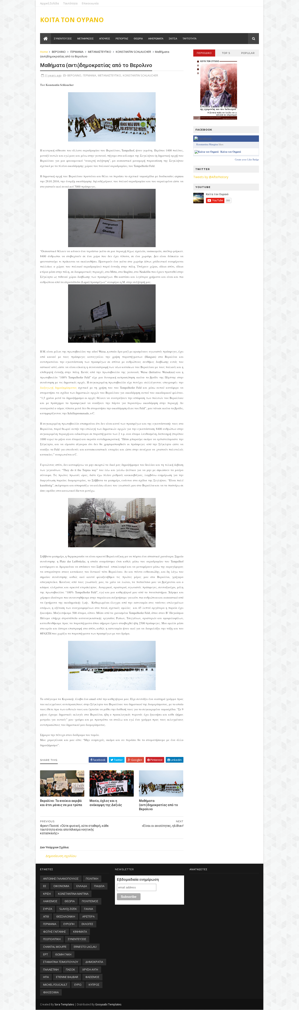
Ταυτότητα (70, 3)
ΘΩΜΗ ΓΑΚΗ (63, 954)
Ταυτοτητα (189, 38)
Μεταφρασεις (85, 38)
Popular (248, 53)
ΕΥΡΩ (77, 985)
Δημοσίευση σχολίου (61, 856)
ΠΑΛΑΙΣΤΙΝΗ (51, 969)
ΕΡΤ (45, 954)
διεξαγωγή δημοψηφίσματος (58, 388)
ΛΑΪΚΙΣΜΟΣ (50, 901)
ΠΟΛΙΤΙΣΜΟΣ (90, 901)
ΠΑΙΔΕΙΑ (99, 886)
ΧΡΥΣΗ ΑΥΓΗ (90, 969)
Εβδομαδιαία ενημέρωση (138, 879)
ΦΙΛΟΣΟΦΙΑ (51, 992)
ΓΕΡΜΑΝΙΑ (76, 52)
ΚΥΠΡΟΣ (94, 985)
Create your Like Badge (247, 159)
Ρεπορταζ (122, 38)
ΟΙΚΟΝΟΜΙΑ (61, 886)
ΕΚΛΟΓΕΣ (87, 924)
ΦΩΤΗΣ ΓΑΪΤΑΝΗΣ (54, 932)
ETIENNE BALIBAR (67, 977)
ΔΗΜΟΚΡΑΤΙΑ (94, 962)
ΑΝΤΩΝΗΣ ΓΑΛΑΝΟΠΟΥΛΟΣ (61, 879)
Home (44, 52)
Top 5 (226, 53)
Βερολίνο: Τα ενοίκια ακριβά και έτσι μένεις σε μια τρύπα (61, 803)
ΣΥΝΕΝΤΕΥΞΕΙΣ (77, 939)
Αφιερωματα (155, 38)
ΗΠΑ (46, 977)
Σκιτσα (173, 38)
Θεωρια (138, 38)
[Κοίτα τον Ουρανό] (207, 151)
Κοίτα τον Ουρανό (230, 151)
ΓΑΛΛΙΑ (88, 909)
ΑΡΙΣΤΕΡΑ (88, 916)
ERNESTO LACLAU (85, 947)
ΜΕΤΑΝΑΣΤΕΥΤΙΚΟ (99, 52)
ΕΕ (44, 886)
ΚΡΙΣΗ (47, 894)
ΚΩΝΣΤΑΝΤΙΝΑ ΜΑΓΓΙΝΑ (73, 894)
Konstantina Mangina (207, 144)
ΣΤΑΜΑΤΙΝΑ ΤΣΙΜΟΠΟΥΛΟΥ (60, 962)
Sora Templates (64, 1004)
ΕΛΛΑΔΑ (81, 886)
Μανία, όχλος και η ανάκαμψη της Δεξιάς (106, 803)
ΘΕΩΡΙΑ (70, 901)
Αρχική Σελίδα (49, 3)
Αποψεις (104, 38)
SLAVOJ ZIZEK (68, 909)
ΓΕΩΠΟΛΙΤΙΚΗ (52, 939)
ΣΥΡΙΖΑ (47, 909)
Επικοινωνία (90, 3)
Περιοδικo (204, 53)
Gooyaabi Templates (108, 1004)
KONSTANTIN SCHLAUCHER (133, 52)
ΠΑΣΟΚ (70, 969)
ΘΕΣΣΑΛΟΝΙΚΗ (65, 916)
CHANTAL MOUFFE (55, 947)
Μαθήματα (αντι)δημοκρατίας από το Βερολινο (158, 805)
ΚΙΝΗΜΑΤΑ (80, 932)
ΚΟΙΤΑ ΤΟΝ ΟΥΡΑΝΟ (72, 20)
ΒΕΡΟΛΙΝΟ (59, 52)
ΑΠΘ (46, 916)
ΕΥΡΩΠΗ (68, 924)
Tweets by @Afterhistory (210, 177)
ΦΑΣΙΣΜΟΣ (92, 977)
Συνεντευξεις (63, 38)
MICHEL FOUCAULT (55, 985)
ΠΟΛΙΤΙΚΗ (92, 879)
